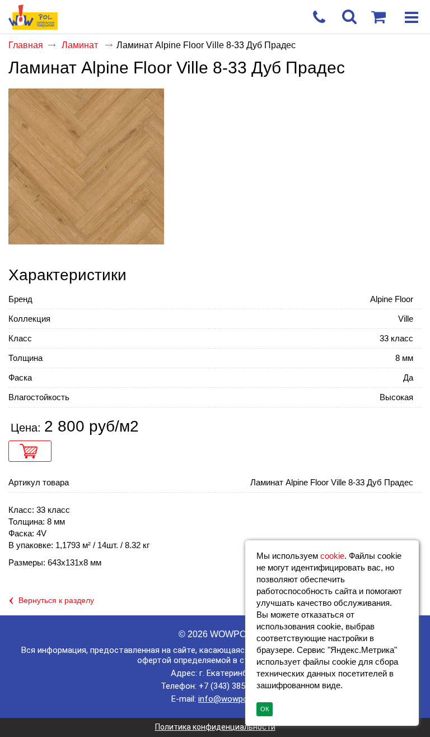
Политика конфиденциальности (215, 726)
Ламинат (81, 45)
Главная (25, 45)
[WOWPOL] (194, 17)
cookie (332, 555)
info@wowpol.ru (228, 699)
